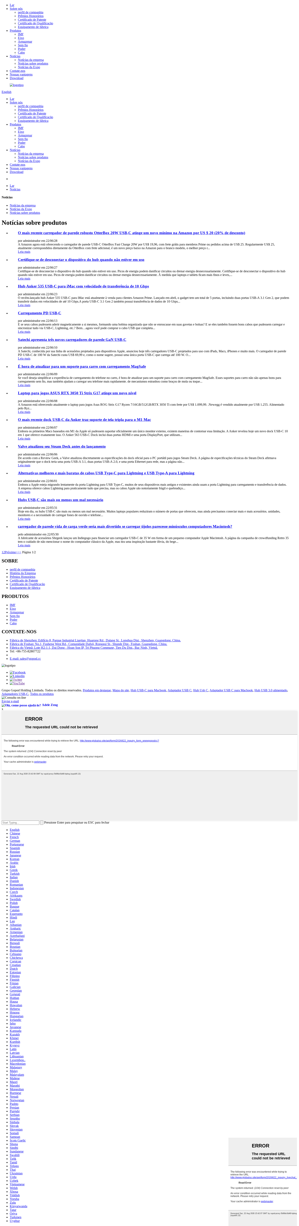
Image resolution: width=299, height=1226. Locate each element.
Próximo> (11, 552)
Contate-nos (17, 70)
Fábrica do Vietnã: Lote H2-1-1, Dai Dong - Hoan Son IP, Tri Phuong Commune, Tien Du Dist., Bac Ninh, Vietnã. (84, 647)
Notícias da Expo (29, 67)
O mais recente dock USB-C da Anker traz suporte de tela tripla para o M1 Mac (84, 419)
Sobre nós (16, 8)
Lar (12, 5)
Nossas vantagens (21, 74)
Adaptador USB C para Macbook (231, 690)
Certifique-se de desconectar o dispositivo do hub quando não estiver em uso (81, 259)
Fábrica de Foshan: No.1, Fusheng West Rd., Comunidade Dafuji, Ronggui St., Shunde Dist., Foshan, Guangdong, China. (88, 644)
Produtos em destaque (97, 690)
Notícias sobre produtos (33, 63)
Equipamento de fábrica (33, 27)
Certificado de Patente (32, 19)
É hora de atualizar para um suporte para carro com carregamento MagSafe (82, 366)
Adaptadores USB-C (15, 694)
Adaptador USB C (180, 690)
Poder (21, 49)
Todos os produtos (42, 694)
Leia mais (24, 251)
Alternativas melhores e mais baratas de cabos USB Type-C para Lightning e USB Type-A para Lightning (106, 473)
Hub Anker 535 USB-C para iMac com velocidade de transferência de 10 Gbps (83, 286)
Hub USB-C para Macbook (148, 690)
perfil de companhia (30, 12)
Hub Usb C (200, 690)
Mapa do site (120, 690)
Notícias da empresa (31, 60)
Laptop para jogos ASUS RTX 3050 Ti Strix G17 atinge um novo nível (77, 393)
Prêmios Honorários (31, 16)
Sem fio (23, 45)
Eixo (21, 38)
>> (19, 552)
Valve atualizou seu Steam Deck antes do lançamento (62, 446)
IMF (21, 34)
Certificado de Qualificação (35, 23)
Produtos (15, 30)
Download (16, 78)
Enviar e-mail (10, 701)
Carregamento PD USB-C (39, 313)
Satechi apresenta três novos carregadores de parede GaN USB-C (72, 339)
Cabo (21, 52)
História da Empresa (23, 573)
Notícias (15, 56)
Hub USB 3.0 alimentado (270, 690)
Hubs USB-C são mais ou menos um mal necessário (60, 500)
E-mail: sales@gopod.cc (25, 658)
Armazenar (25, 41)
